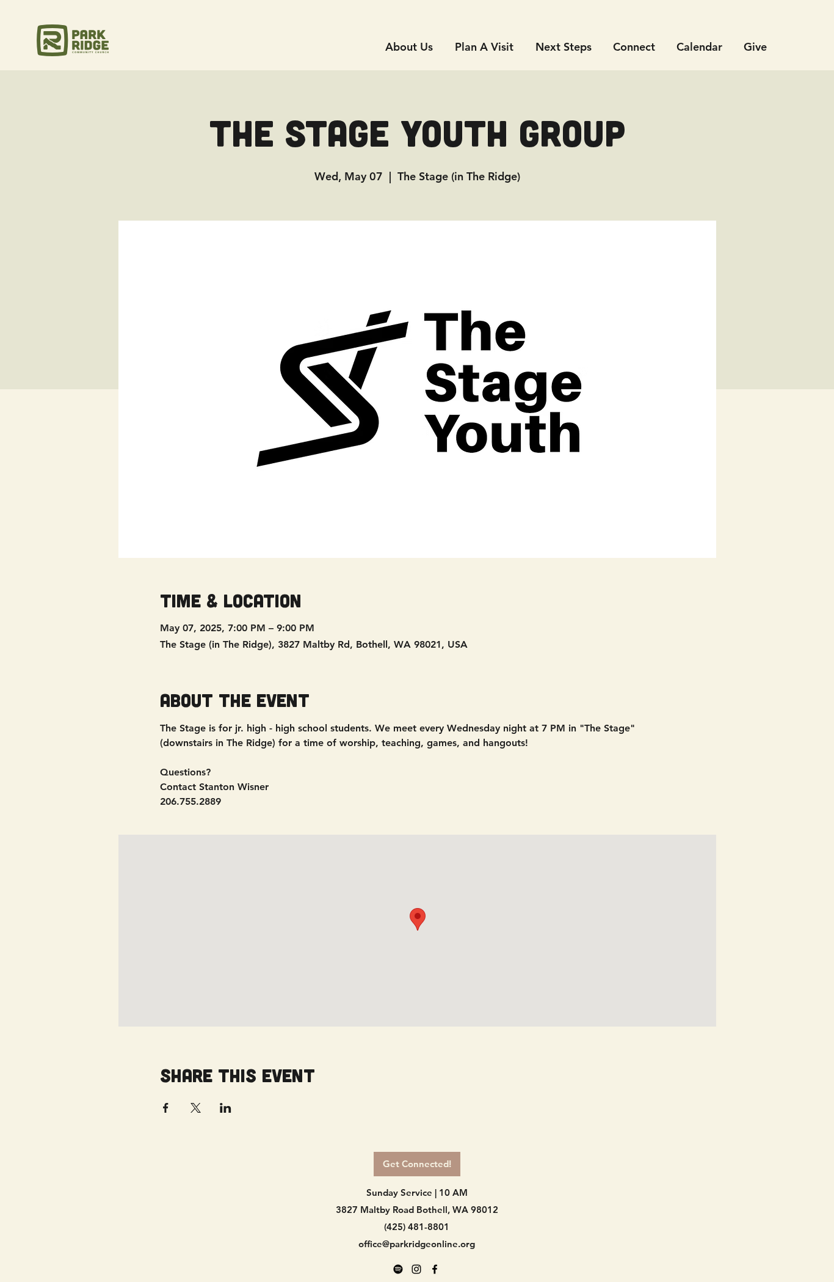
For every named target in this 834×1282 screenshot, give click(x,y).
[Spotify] (398, 1269)
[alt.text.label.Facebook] (435, 1269)
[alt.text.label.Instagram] (416, 1269)
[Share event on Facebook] (166, 1108)
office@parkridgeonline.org (416, 1244)
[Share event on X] (195, 1108)
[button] (633, 46)
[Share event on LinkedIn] (225, 1108)
